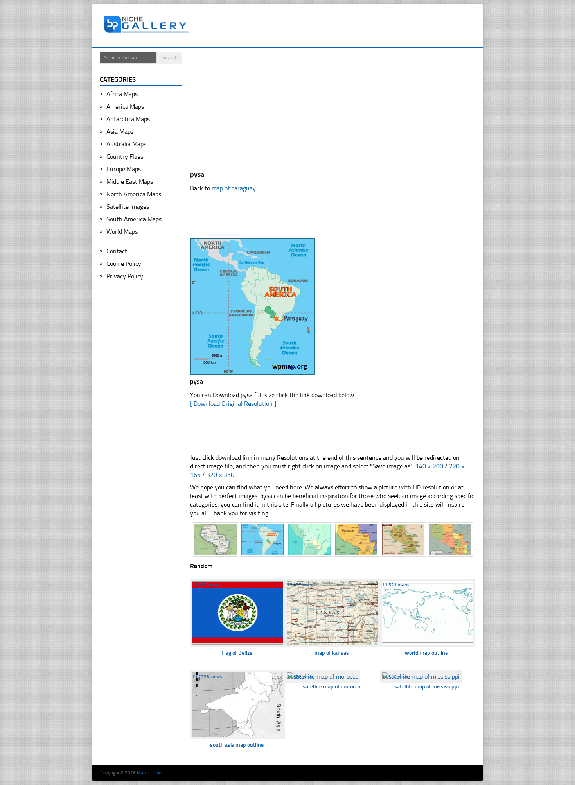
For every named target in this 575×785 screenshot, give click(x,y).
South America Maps (134, 219)
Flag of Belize (236, 653)
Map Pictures (150, 773)
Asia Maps (119, 131)
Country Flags (124, 156)
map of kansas (331, 653)
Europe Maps (123, 169)
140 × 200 (429, 466)
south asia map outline (237, 745)
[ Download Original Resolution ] (233, 403)
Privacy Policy (124, 276)
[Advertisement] (336, 25)
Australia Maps (126, 144)
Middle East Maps (129, 181)
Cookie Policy (123, 263)
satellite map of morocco (331, 686)
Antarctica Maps (128, 119)
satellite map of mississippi (426, 686)
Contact (116, 251)
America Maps (125, 106)
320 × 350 (220, 475)
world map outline (426, 653)
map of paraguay (234, 188)
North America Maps (133, 194)
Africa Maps (122, 94)
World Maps (122, 231)
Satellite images (127, 206)
